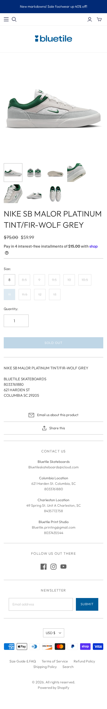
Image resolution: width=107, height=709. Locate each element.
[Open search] (14, 19)
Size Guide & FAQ (22, 661)
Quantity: (11, 309)
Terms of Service (55, 661)
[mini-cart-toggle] (99, 19)
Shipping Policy (45, 666)
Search (68, 666)
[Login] (89, 19)
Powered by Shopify (53, 687)
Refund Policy (84, 661)
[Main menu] (6, 19)
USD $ (50, 633)
